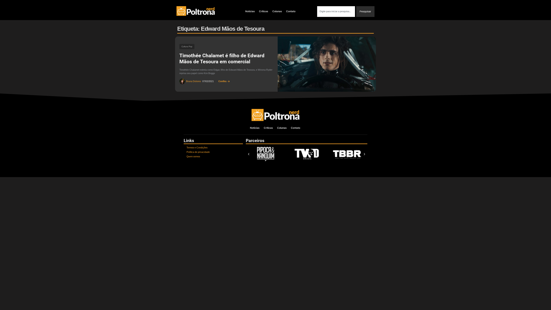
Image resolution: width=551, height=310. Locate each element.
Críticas (263, 11)
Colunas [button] (277, 11)
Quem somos (193, 156)
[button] (248, 154)
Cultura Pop (187, 46)
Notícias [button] (250, 11)
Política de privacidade (198, 152)
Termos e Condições (197, 147)
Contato (290, 11)
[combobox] (336, 11)
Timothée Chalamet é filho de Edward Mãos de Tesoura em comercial (221, 59)
